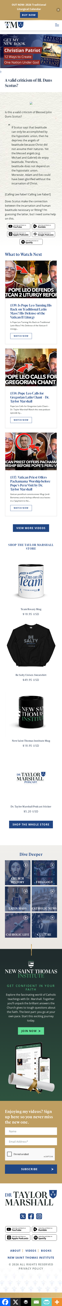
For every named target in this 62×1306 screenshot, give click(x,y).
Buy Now (29, 15)
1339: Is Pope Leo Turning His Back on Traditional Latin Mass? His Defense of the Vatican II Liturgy (31, 311)
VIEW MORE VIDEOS (30, 528)
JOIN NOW (29, 1031)
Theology (44, 882)
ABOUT (15, 1250)
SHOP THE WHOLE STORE (31, 824)
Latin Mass (18, 908)
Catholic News (44, 908)
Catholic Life (17, 934)
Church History (17, 880)
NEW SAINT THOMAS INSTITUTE (31, 1257)
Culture (44, 934)
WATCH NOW (21, 336)
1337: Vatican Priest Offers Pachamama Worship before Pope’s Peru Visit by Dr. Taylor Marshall (30, 483)
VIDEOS (31, 1250)
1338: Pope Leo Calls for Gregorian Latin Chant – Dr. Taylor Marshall (29, 397)
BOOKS (46, 1250)
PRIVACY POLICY (31, 1268)
